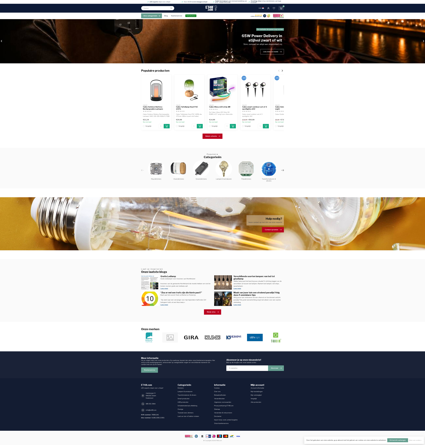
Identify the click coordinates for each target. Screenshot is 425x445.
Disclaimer (217, 416)
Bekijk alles (211, 312)
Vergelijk (148, 126)
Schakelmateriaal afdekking (187, 406)
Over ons (217, 391)
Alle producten (256, 402)
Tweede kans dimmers (185, 413)
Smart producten (183, 399)
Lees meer (164, 288)
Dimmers (181, 388)
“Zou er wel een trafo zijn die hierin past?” (181, 292)
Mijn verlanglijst (256, 395)
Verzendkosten (219, 399)
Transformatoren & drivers (187, 395)
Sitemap (217, 409)
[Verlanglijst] (274, 8)
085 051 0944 (151, 404)
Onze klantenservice (221, 423)
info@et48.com (151, 410)
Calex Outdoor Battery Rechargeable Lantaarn (153, 108)
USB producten (183, 402)
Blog (166, 16)
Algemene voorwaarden (222, 402)
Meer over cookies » (415, 440)
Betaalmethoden (220, 395)
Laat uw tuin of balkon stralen (188, 416)
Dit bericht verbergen (398, 440)
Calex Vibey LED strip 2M (219, 107)
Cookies (217, 388)
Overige (180, 409)
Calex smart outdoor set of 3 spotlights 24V (254, 108)
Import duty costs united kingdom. (226, 420)
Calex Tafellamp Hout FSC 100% (187, 108)
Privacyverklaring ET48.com (223, 406)
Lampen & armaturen (185, 391)
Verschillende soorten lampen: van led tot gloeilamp (254, 277)
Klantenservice (176, 16)
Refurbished (190, 16)
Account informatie (257, 388)
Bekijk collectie (211, 136)
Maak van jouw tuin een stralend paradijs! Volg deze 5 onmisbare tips (257, 293)
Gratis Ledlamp (168, 276)
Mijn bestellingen (257, 391)
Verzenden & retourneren (223, 413)
